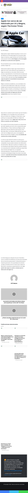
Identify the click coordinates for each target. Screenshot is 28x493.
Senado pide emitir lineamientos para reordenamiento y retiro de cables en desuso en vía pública (20, 356)
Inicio (3, 15)
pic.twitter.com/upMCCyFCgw (13, 470)
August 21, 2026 (7, 474)
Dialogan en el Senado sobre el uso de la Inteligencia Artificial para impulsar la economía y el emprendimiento (20, 338)
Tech (6, 15)
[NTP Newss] (7, 5)
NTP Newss (5, 29)
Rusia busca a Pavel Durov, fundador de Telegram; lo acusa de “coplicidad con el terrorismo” (6, 446)
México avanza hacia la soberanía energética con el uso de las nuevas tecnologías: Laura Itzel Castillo (7, 338)
